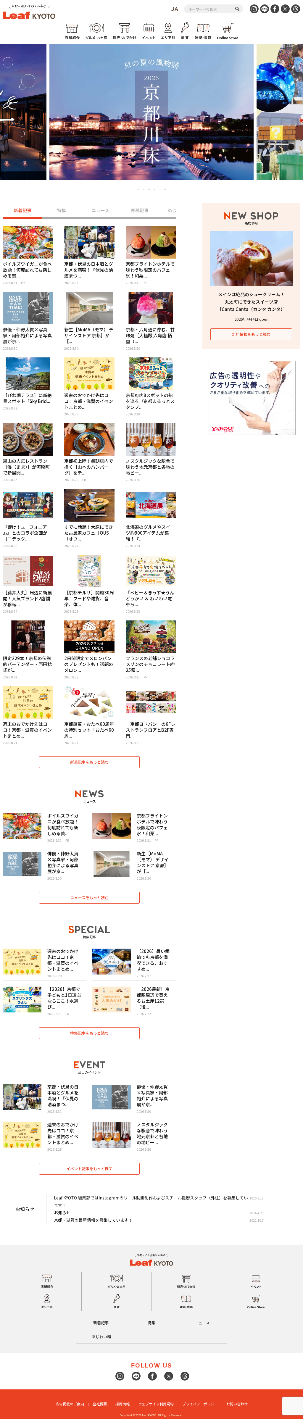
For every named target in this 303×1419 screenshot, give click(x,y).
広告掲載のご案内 (70, 1403)
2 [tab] (143, 189)
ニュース (100, 210)
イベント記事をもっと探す (89, 1168)
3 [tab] (149, 189)
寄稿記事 (140, 210)
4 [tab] (154, 189)
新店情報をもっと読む (251, 334)
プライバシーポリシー (200, 1403)
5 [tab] (159, 189)
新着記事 (22, 210)
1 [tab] (138, 189)
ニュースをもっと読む (89, 897)
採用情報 (122, 1403)
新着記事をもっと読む (89, 762)
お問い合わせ (237, 1403)
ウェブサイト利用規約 (156, 1403)
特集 (61, 210)
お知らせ (62, 1212)
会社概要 (100, 1403)
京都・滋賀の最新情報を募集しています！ (93, 1220)
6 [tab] (165, 189)
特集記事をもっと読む (89, 1033)
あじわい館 (101, 1336)
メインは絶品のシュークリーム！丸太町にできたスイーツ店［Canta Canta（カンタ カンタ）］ (252, 301)
